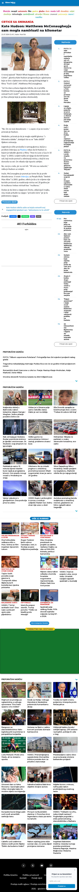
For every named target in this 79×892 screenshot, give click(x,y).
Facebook (13, 216)
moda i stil (55, 11)
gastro (35, 11)
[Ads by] (13, 124)
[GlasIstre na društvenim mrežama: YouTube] (44, 866)
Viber (32, 216)
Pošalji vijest (37, 878)
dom (47, 11)
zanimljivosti (28, 14)
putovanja (62, 14)
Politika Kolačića (11, 875)
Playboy (23, 150)
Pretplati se (62, 886)
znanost (53, 14)
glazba (42, 11)
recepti (14, 11)
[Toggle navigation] (2, 3)
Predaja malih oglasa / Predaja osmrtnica (29, 884)
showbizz (65, 11)
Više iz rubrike (40, 518)
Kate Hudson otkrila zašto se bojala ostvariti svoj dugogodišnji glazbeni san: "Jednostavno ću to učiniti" (28, 209)
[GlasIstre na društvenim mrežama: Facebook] (25, 866)
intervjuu (25, 177)
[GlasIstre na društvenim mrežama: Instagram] (53, 866)
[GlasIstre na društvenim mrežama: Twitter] (35, 866)
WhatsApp (25, 216)
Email (38, 216)
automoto (22, 11)
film (29, 11)
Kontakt (23, 878)
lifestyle (6, 11)
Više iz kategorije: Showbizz (39, 623)
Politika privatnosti (31, 875)
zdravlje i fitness (42, 14)
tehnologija (17, 14)
